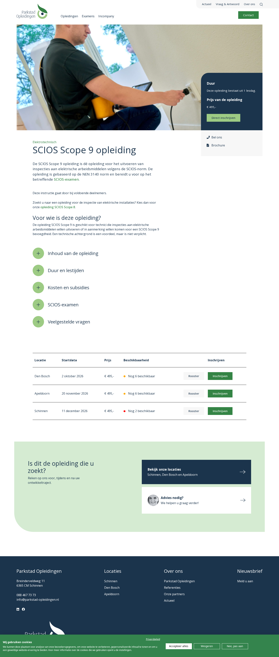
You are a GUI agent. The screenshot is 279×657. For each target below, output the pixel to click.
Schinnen (110, 581)
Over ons (249, 4)
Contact (248, 15)
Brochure (218, 145)
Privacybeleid (153, 639)
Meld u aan (245, 581)
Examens (88, 16)
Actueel (206, 4)
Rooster (193, 376)
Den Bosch (112, 588)
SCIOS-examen (66, 179)
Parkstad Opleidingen (179, 581)
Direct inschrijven (223, 118)
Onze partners (174, 594)
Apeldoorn (111, 594)
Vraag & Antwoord (227, 4)
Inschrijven (220, 376)
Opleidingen (69, 16)
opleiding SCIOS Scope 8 (57, 207)
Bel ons (216, 137)
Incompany (106, 16)
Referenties (172, 588)
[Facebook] (23, 609)
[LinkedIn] (18, 609)
